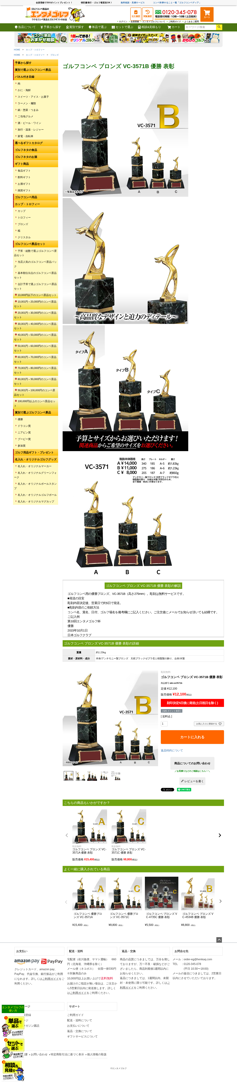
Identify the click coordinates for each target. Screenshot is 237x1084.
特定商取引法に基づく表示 (67, 1054)
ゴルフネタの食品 (26, 149)
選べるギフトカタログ (29, 142)
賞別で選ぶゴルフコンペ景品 (33, 69)
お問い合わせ (39, 1054)
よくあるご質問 (191, 21)
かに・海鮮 (24, 90)
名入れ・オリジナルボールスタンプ (35, 486)
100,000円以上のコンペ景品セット (34, 403)
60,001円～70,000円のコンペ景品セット (35, 359)
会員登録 (135, 21)
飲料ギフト (24, 177)
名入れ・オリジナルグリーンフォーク (35, 475)
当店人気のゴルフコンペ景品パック (35, 264)
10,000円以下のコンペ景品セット (37, 295)
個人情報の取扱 (97, 1054)
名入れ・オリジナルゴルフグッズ (36, 459)
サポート (74, 1006)
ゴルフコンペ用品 (26, 197)
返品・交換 (129, 951)
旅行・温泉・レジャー (31, 129)
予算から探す (52, 27)
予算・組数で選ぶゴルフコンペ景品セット (35, 253)
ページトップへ (219, 940)
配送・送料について (79, 1020)
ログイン (123, 21)
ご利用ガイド (174, 21)
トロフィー (24, 217)
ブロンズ (54, 55)
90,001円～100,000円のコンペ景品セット (34, 392)
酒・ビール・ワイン (29, 122)
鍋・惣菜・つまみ (28, 109)
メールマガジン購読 (26, 1025)
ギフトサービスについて (82, 1036)
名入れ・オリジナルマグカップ (36, 501)
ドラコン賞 (24, 425)
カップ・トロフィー (35, 49)
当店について (27, 27)
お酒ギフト (24, 183)
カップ (22, 210)
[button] (67, 835)
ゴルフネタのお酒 (26, 156)
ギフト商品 (22, 163)
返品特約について (172, 750)
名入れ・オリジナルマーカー (35, 466)
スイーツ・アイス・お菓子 (33, 96)
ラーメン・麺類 (27, 103)
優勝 (20, 419)
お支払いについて (78, 1025)
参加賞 (22, 445)
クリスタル (24, 237)
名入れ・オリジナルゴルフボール (37, 494)
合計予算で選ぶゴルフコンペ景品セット (35, 286)
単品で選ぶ (99, 27)
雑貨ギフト (24, 190)
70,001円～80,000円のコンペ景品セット (35, 370)
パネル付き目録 (24, 76)
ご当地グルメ (25, 116)
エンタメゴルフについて (153, 21)
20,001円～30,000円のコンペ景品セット (35, 315)
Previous (66, 902)
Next (220, 901)
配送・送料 (76, 951)
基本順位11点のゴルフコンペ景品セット (35, 275)
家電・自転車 (25, 136)
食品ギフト (24, 170)
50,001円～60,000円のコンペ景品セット (35, 348)
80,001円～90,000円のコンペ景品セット (35, 381)
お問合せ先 (181, 951)
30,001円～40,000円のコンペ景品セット (35, 326)
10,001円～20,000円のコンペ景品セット (35, 304)
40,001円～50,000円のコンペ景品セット (35, 337)
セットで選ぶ (124, 27)
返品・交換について (79, 1031)
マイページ (23, 1006)
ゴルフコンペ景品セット (30, 243)
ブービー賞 (24, 439)
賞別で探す (76, 27)
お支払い (21, 951)
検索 (219, 27)
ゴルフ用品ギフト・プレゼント (34, 452)
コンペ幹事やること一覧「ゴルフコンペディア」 (177, 2)
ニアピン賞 (24, 432)
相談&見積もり (151, 27)
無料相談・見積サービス (133, 2)
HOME (17, 49)
